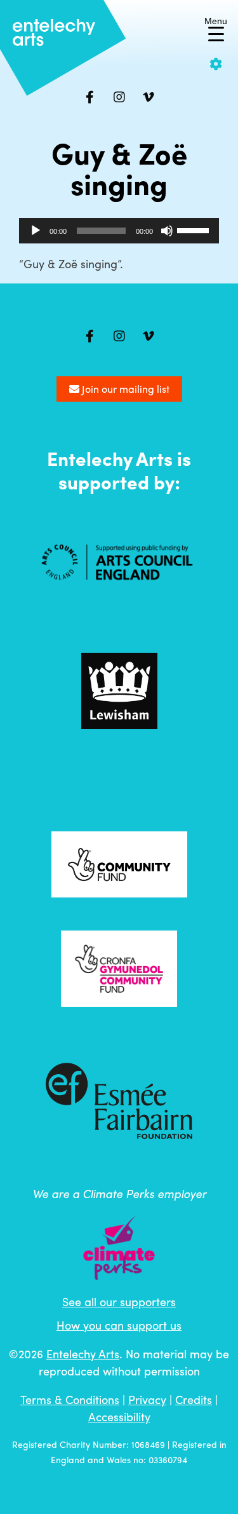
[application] (119, 230)
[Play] (35, 230)
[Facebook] (90, 97)
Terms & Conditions (69, 1399)
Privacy (147, 1399)
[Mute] (167, 230)
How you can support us (119, 1325)
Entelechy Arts (82, 1353)
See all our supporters (119, 1301)
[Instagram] (119, 97)
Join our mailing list (124, 388)
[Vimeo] (148, 97)
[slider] (195, 229)
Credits (193, 1399)
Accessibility (119, 1416)
